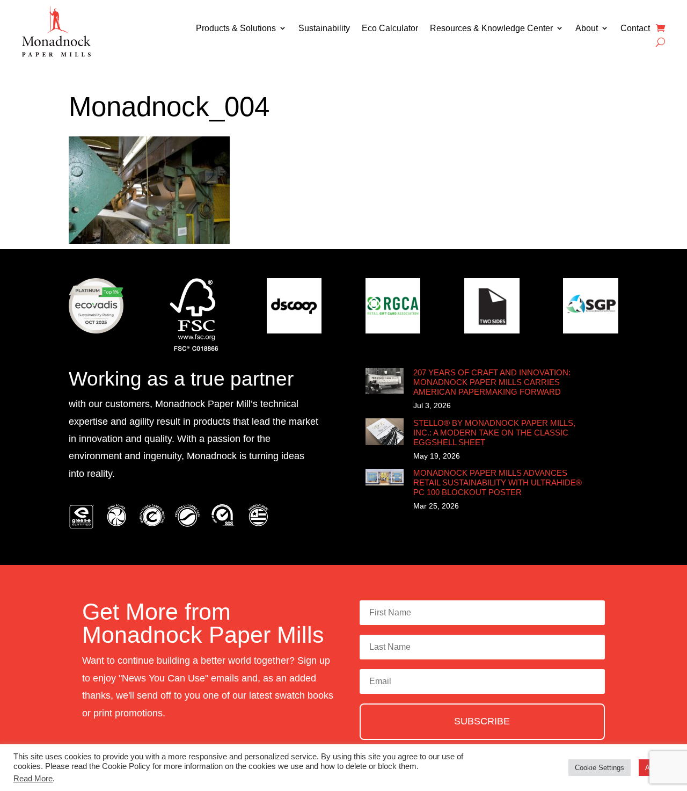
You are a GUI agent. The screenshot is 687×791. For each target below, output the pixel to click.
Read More (33, 778)
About (586, 28)
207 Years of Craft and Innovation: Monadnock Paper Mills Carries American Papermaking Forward (492, 382)
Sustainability (324, 28)
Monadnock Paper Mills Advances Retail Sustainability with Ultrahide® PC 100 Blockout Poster (497, 482)
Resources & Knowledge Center (491, 28)
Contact (635, 28)
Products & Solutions (236, 28)
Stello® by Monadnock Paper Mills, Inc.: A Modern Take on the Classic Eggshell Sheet (494, 432)
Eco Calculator (390, 28)
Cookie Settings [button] (599, 768)
